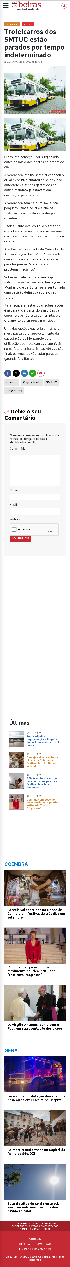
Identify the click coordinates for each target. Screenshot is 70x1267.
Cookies (35, 1238)
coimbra (11, 382)
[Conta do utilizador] (64, 6)
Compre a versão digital (35, 1229)
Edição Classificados (44, 1226)
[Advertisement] (35, 601)
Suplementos (20, 1226)
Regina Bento (32, 382)
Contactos (49, 1223)
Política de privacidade (35, 1244)
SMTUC (51, 382)
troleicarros (14, 391)
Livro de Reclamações (35, 1249)
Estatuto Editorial (26, 1223)
